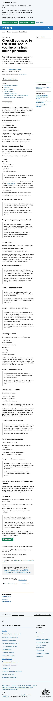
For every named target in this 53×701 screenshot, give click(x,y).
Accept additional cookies (10, 22)
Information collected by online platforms (13, 97)
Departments (40, 633)
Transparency (40, 650)
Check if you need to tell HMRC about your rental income (42, 97)
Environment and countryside (10, 662)
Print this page (8, 102)
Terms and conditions (8, 687)
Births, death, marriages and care (11, 634)
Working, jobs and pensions (9, 677)
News (37, 636)
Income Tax (5, 599)
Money (8, 31)
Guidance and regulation (43, 639)
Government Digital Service (9, 689)
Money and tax (6, 668)
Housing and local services (9, 665)
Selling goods (7, 87)
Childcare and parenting (9, 640)
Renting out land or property (10, 93)
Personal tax (15, 31)
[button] (7, 539)
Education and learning (8, 656)
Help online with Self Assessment (41, 105)
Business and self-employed (10, 637)
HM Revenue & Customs (15, 69)
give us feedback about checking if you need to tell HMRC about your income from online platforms (17, 570)
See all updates (22, 74)
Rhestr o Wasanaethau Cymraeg (24, 687)
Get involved (39, 656)
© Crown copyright (45, 696)
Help (3, 685)
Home (3, 31)
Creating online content (9, 91)
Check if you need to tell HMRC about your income (16, 95)
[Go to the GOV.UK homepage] (7, 28)
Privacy (8, 685)
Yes (16, 614)
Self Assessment (6, 601)
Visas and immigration (8, 674)
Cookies (14, 685)
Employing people (7, 659)
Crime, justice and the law (9, 646)
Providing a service (8, 89)
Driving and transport (8, 652)
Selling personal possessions (10, 85)
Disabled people (6, 649)
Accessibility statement (24, 685)
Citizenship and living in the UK (10, 643)
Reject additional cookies (27, 22)
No (22, 614)
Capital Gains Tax (23, 31)
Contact (34, 685)
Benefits (4, 631)
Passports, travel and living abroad (12, 671)
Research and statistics (42, 642)
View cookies (40, 22)
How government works (42, 653)
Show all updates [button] (22, 580)
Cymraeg (43, 37)
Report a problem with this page (42, 614)
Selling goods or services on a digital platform (43, 101)
